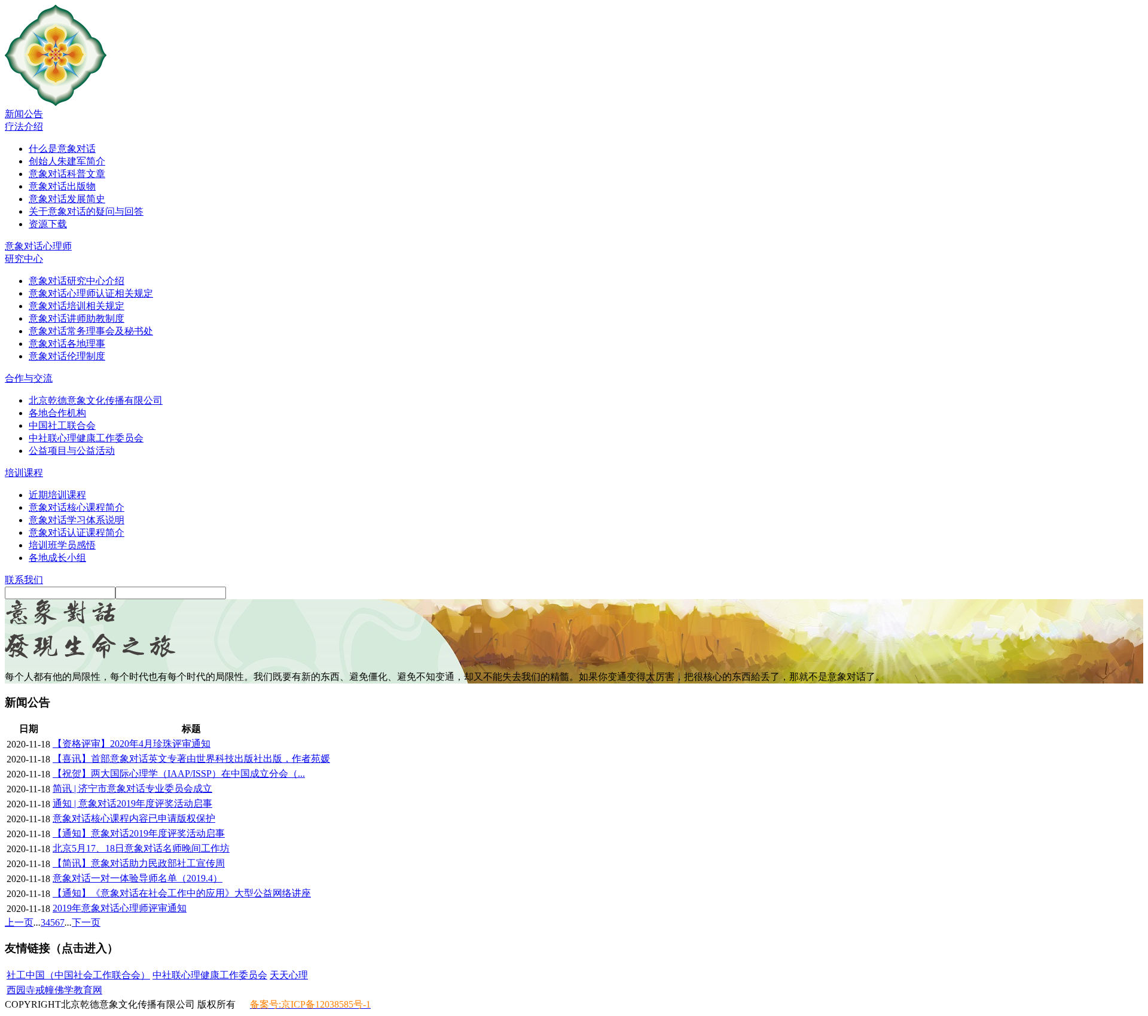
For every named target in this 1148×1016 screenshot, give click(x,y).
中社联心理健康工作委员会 (86, 438)
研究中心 (24, 259)
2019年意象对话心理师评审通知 (120, 908)
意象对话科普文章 (67, 174)
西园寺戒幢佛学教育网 (54, 990)
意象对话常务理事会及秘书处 (91, 331)
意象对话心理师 (38, 246)
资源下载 (48, 224)
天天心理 (289, 975)
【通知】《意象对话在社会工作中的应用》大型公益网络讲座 (182, 893)
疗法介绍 (24, 126)
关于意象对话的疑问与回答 (86, 211)
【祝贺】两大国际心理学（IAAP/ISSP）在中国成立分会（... (179, 773)
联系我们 (24, 580)
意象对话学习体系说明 (76, 520)
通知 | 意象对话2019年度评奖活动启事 (132, 803)
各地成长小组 (57, 558)
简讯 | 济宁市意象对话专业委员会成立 (132, 788)
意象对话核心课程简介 (76, 507)
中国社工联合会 (62, 425)
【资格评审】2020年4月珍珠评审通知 (131, 744)
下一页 (86, 922)
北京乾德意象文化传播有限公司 (96, 400)
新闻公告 (24, 114)
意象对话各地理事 (67, 343)
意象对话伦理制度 (67, 356)
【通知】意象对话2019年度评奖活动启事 (139, 833)
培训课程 (24, 473)
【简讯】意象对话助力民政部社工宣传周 (139, 863)
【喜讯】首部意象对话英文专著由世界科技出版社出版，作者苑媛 (191, 758)
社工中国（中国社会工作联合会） (78, 975)
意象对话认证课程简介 (76, 532)
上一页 (19, 922)
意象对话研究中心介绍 (76, 281)
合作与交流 (29, 378)
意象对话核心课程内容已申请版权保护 (134, 818)
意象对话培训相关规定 (76, 306)
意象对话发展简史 (67, 199)
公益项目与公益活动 (72, 451)
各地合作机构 (57, 413)
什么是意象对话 (62, 149)
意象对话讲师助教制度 (76, 318)
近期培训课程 (57, 495)
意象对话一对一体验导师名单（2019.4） (137, 878)
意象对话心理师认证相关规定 (91, 293)
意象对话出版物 (62, 186)
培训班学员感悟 (62, 545)
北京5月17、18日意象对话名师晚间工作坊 (141, 848)
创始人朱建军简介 (67, 161)
